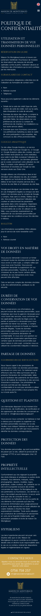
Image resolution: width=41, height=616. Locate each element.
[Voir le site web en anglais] (38, 4)
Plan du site (14, 606)
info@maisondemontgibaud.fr (22, 574)
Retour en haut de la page (21, 612)
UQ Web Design (26, 606)
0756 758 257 (20, 570)
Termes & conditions (20, 604)
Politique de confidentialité (20, 602)
